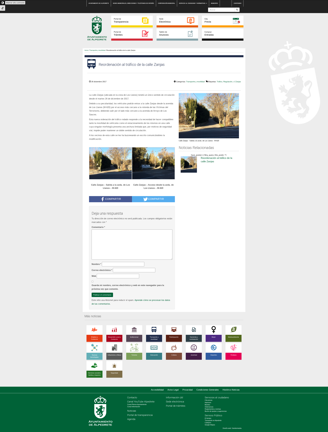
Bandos (207, 405)
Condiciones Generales (207, 390)
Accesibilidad (157, 390)
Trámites (118, 33)
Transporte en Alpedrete (213, 420)
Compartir (113, 198)
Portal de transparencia (140, 415)
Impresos (208, 402)
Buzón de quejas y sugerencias (216, 411)
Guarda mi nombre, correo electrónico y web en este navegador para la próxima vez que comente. (128, 287)
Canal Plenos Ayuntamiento (137, 404)
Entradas (209, 33)
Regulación (227, 82)
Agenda (131, 419)
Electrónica (165, 20)
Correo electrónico (102, 270)
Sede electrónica (175, 401)
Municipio (214, 3)
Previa (207, 20)
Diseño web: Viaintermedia (232, 428)
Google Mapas (210, 425)
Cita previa (208, 400)
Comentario (98, 227)
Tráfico (219, 82)
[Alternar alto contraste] (2, 2)
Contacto (132, 397)
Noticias (131, 410)
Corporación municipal (166, 3)
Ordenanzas (209, 407)
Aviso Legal (173, 390)
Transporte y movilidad (97, 50)
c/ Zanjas (237, 82)
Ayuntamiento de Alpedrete (99, 3)
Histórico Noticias (231, 390)
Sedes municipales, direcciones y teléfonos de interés (133, 3)
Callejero (208, 423)
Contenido (237, 3)
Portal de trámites (175, 405)
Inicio (86, 50)
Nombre (96, 264)
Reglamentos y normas (213, 409)
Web (94, 276)
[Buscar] (237, 10)
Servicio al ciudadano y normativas (192, 3)
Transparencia (121, 20)
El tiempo (208, 418)
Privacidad (187, 390)
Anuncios (164, 33)
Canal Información (133, 407)
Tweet (166, 81)
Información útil (174, 397)
